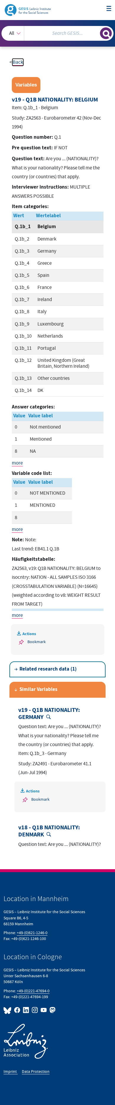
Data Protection (36, 1071)
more (17, 463)
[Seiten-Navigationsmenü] (108, 9)
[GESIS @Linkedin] (26, 1010)
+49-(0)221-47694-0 (33, 991)
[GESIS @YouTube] (44, 1010)
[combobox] (57, 33)
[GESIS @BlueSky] (8, 1010)
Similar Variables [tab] (38, 689)
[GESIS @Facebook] (17, 1010)
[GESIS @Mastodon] (51, 1010)
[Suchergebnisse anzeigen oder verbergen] (106, 33)
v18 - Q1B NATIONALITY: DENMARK (49, 831)
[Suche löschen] (95, 32)
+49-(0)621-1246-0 (32, 933)
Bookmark (36, 642)
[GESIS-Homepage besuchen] (28, 9)
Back (18, 62)
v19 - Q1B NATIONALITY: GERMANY (49, 713)
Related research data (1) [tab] (48, 669)
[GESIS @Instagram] (35, 1010)
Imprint (11, 1071)
